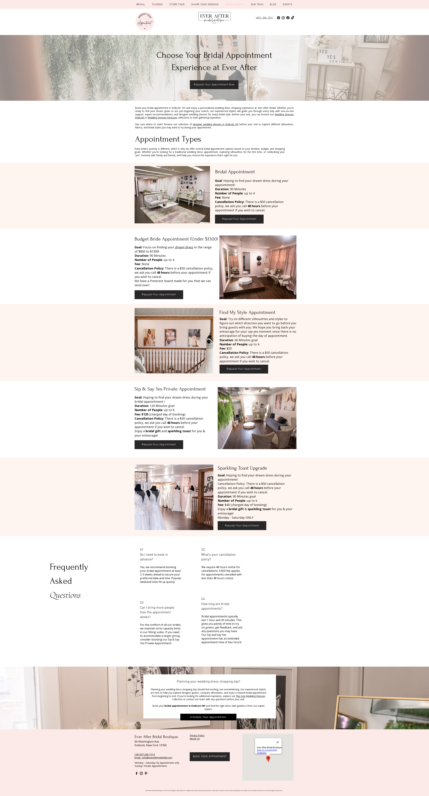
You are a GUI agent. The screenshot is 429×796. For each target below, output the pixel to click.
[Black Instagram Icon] (141, 773)
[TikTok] (293, 18)
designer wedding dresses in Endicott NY (215, 124)
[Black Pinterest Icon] (146, 773)
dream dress (183, 247)
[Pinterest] (279, 18)
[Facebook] (288, 18)
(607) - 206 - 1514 (264, 17)
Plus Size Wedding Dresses (250, 696)
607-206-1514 (147, 754)
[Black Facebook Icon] (137, 773)
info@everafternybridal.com (157, 757)
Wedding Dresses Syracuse (162, 117)
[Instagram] (283, 18)
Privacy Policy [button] (197, 735)
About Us (195, 738)
